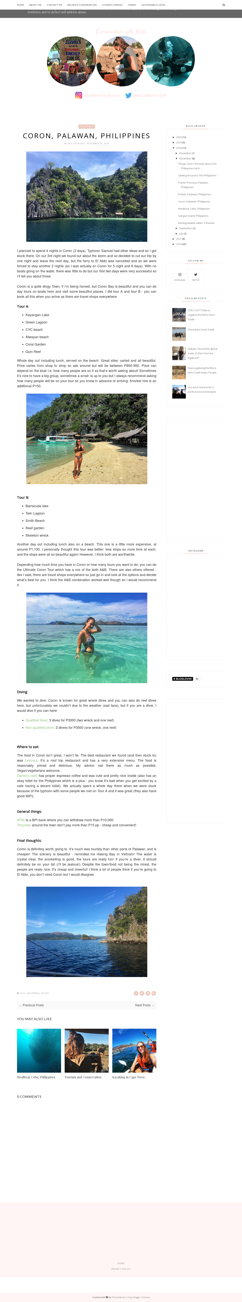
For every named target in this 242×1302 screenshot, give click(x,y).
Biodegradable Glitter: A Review (196, 223)
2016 (179, 244)
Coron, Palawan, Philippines (194, 201)
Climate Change (112, 5)
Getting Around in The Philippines (197, 175)
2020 (179, 137)
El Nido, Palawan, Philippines (194, 194)
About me (35, 5)
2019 (179, 142)
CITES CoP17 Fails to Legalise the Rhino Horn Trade (201, 315)
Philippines (86, 126)
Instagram (179, 280)
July (181, 233)
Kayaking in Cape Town (128, 1077)
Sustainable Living (154, 5)
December (185, 153)
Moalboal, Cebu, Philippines (36, 1077)
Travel (132, 5)
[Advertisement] (196, 480)
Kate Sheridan (76, 143)
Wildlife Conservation (82, 5)
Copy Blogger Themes (138, 1297)
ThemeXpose (118, 1297)
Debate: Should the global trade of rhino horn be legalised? (202, 353)
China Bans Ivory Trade (201, 329)
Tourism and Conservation (83, 1077)
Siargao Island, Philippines (193, 215)
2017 (179, 238)
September (185, 228)
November (185, 158)
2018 (179, 148)
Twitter (195, 280)
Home (20, 5)
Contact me (54, 5)
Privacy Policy (121, 1268)
